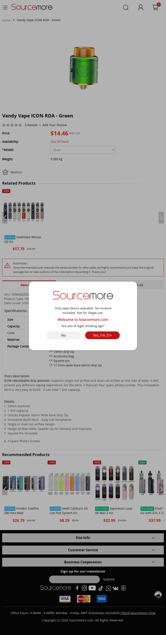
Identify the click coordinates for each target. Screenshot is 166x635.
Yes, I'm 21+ (102, 335)
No (63, 335)
